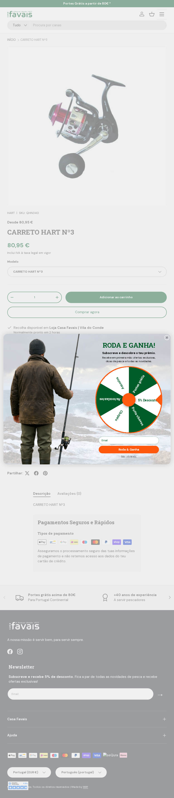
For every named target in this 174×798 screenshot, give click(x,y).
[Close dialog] (167, 337)
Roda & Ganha (128, 449)
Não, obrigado (129, 456)
